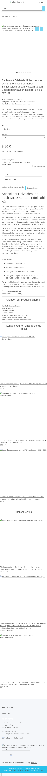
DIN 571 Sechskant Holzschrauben (22, 102)
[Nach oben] (1, 774)
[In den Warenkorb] (3, 24)
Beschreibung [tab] (32, 188)
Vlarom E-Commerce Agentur (20, 770)
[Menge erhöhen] (43, 174)
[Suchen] (43, 8)
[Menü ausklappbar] (4, 2)
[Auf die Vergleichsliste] (37, 29)
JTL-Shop (40, 770)
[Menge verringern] (3, 174)
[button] (34, 2)
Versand (20, 151)
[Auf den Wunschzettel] (41, 29)
